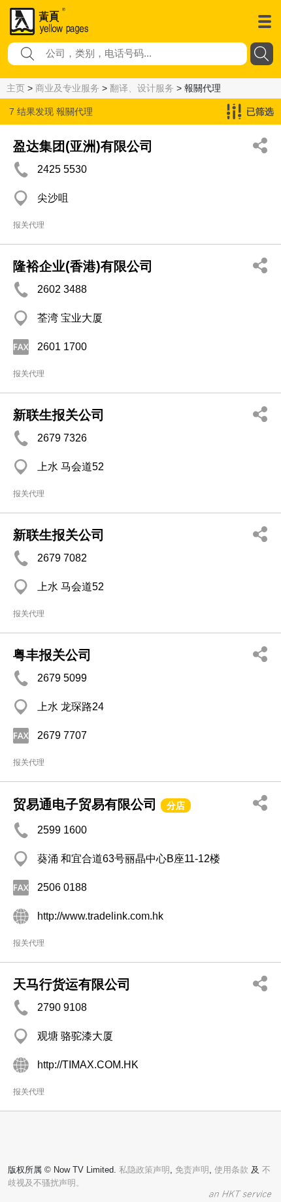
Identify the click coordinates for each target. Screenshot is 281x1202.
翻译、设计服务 (142, 88)
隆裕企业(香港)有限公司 (83, 266)
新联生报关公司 (59, 415)
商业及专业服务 (67, 88)
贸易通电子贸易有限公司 (85, 804)
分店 (176, 805)
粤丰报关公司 (52, 655)
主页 (16, 88)
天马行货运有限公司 (72, 984)
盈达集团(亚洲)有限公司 (83, 146)
